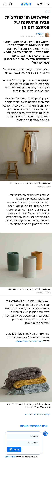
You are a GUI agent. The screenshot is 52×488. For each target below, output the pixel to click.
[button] (39, 4)
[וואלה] (26, 3)
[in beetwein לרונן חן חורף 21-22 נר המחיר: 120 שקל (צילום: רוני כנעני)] (26, 264)
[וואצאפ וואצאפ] (10, 3)
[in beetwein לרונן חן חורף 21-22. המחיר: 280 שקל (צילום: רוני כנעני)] (26, 158)
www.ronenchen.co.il (29, 341)
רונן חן (28, 414)
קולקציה (45, 414)
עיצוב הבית (36, 414)
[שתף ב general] (4, 4)
